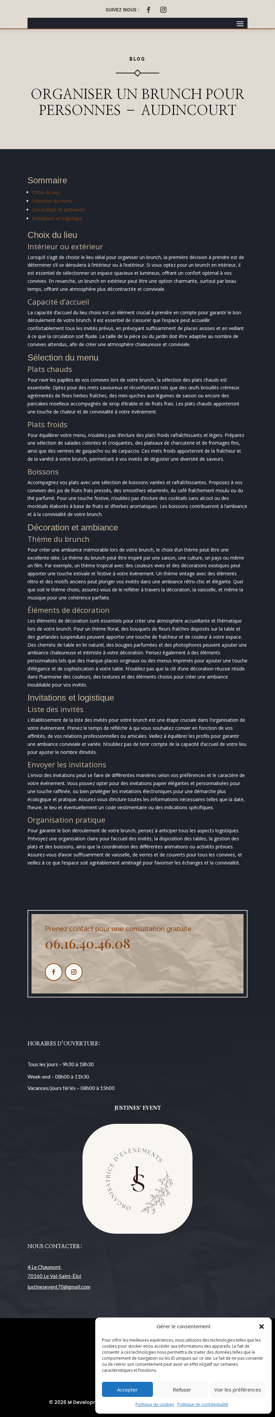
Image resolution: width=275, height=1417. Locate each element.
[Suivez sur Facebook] (149, 10)
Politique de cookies (154, 1404)
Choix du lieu (46, 192)
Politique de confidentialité (202, 1404)
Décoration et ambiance (58, 209)
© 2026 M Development (77, 1402)
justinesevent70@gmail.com (59, 1287)
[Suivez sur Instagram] (163, 10)
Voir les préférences (237, 1389)
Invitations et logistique (57, 218)
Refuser (182, 1389)
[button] (261, 1326)
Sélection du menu (52, 201)
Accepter (127, 1389)
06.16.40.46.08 (87, 943)
